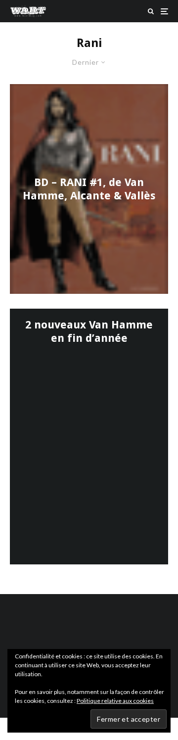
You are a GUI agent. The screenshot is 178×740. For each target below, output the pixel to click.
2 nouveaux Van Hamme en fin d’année (89, 331)
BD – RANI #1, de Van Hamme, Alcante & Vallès (89, 188)
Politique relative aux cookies (115, 700)
